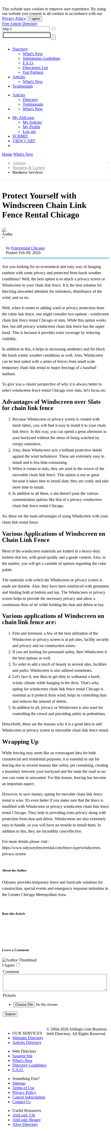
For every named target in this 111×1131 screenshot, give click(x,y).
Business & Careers (29, 167)
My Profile (31, 127)
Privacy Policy (14, 18)
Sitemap (19, 1083)
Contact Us (21, 1102)
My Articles (32, 122)
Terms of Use (23, 1088)
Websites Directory (27, 1038)
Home (7, 154)
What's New (33, 54)
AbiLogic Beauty (26, 1120)
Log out (29, 131)
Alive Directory (25, 1124)
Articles (18, 77)
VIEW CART (23, 141)
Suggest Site (22, 1056)
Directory (20, 49)
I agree (35, 19)
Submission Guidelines (41, 58)
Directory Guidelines (29, 1065)
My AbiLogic (23, 117)
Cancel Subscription (28, 1097)
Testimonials (22, 86)
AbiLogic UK (23, 1115)
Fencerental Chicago (28, 248)
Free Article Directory (20, 23)
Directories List (35, 67)
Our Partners (33, 72)
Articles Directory (27, 1042)
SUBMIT (20, 136)
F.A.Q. (28, 63)
